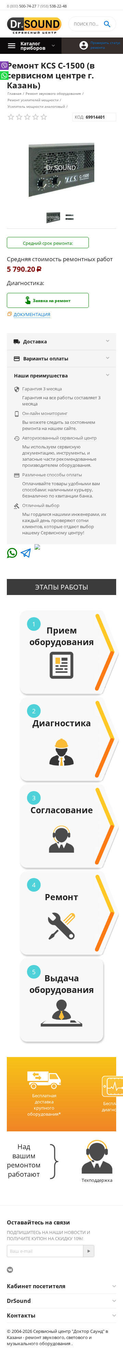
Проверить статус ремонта (106, 45)
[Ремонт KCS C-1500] (61, 168)
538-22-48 (52, 6)
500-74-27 (21, 6)
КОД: (79, 117)
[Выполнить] (88, 1251)
